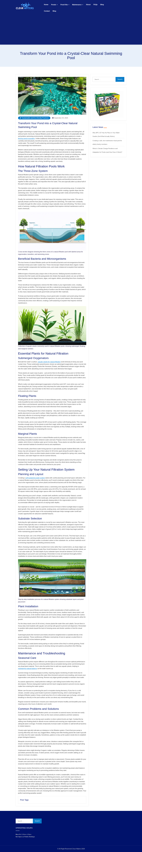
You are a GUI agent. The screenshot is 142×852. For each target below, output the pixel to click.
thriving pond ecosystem (26, 138)
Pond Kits (64, 4)
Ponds (53, 4)
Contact (47, 11)
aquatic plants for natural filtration (49, 362)
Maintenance (77, 4)
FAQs (95, 4)
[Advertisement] (71, 28)
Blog (102, 4)
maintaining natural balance (27, 668)
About (88, 4)
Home (46, 4)
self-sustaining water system (35, 478)
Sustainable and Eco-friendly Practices (35, 118)
